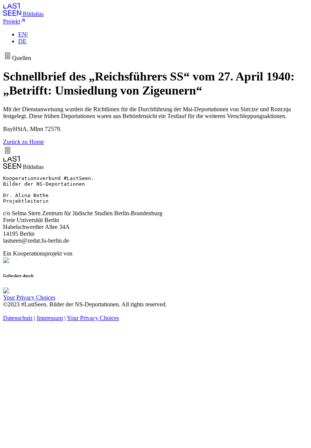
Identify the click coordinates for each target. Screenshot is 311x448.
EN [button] (22, 34)
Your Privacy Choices (29, 297)
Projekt (11, 21)
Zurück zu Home (23, 142)
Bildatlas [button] (33, 14)
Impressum (50, 318)
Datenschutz (18, 318)
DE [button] (22, 41)
